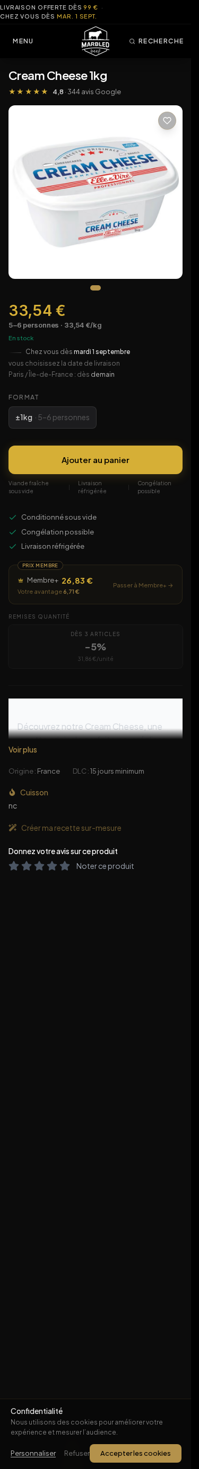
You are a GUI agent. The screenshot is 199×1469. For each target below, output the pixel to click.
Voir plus (22, 749)
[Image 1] (95, 288)
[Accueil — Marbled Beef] (95, 41)
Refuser (77, 1453)
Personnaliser (33, 1453)
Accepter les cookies (135, 1453)
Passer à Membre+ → (143, 585)
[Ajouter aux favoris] (167, 121)
